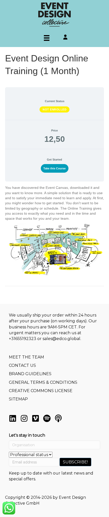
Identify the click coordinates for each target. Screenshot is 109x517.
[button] (12, 418)
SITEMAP (18, 399)
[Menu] (46, 38)
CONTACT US (22, 365)
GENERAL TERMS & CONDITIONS (43, 382)
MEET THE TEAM (26, 357)
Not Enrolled (54, 109)
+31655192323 (22, 338)
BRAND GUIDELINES (30, 373)
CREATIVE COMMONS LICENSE (40, 390)
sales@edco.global (61, 338)
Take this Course (54, 168)
